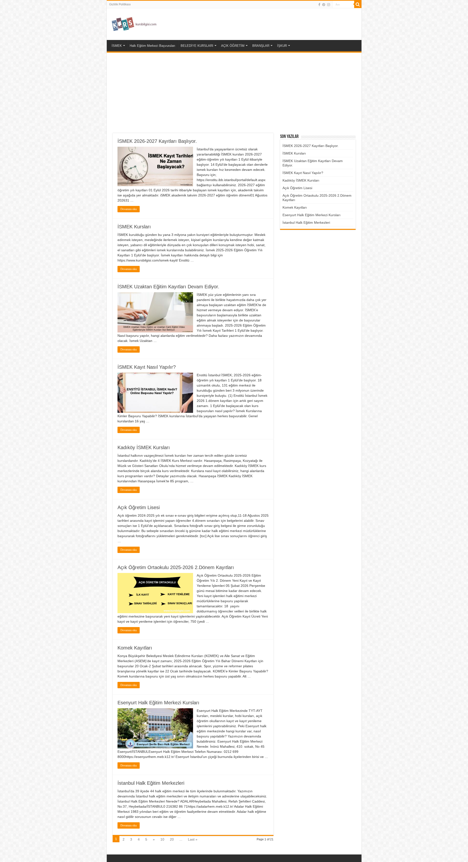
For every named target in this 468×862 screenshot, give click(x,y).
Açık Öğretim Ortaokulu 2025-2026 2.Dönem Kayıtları (175, 567)
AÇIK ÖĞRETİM (232, 46)
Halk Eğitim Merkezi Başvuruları (152, 46)
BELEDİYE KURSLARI (197, 46)
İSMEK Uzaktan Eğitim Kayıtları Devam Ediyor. (168, 286)
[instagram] (329, 5)
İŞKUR (282, 46)
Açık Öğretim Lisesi (138, 507)
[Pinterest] (324, 5)
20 (172, 839)
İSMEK (117, 46)
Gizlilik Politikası (120, 4)
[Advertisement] (234, 93)
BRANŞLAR (260, 46)
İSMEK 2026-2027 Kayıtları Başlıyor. (157, 141)
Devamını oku (128, 209)
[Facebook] (319, 5)
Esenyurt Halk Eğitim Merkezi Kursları (158, 702)
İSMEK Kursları (134, 226)
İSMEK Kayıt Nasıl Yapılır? (146, 367)
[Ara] (357, 4)
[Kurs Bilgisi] (133, 23)
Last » (192, 839)
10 (162, 839)
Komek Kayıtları (134, 647)
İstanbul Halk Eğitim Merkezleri (150, 783)
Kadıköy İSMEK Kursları (143, 447)
